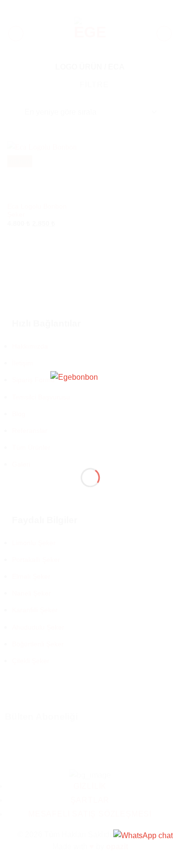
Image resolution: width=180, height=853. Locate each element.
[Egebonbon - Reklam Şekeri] (90, 412)
